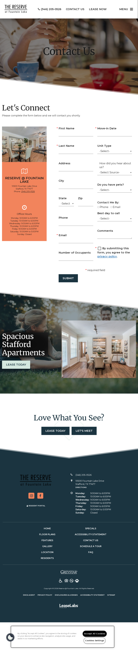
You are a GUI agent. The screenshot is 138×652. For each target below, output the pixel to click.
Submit (68, 278)
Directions (81, 487)
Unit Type (104, 145)
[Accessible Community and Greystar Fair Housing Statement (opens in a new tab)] (61, 581)
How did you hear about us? (115, 165)
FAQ (90, 552)
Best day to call (108, 213)
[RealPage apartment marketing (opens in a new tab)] (69, 606)
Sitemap (111, 595)
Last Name (66, 145)
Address (64, 163)
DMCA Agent (29, 595)
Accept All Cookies (94, 633)
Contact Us (90, 540)
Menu (123, 9)
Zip (80, 198)
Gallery (47, 546)
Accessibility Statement (90, 534)
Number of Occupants (75, 252)
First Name (66, 128)
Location (47, 552)
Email (63, 235)
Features (47, 540)
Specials (90, 528)
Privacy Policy (45, 595)
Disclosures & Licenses (66, 595)
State (63, 198)
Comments (105, 230)
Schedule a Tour (90, 546)
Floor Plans (47, 534)
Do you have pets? (110, 184)
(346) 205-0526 (28, 191)
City (61, 180)
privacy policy (107, 256)
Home (47, 528)
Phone (63, 217)
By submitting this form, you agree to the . (113, 252)
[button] (31, 496)
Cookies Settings (94, 640)
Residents (47, 558)
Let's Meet (84, 430)
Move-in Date (106, 128)
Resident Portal (37, 506)
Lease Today (16, 364)
